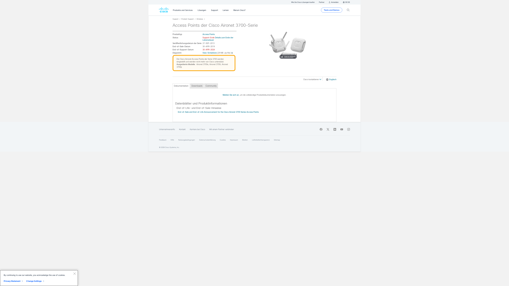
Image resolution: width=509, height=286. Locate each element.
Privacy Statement (12, 281)
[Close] (74, 273)
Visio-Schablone (210, 53)
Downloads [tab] (197, 86)
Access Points (209, 34)
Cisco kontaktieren (311, 79)
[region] (39, 278)
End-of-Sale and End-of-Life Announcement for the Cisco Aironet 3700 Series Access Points (218, 112)
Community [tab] (211, 86)
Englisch (332, 79)
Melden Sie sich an (231, 95)
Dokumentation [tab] (181, 86)
